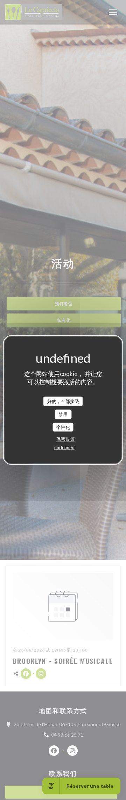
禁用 (63, 414)
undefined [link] (64, 447)
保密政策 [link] (65, 439)
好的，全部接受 (63, 401)
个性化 (63, 427)
